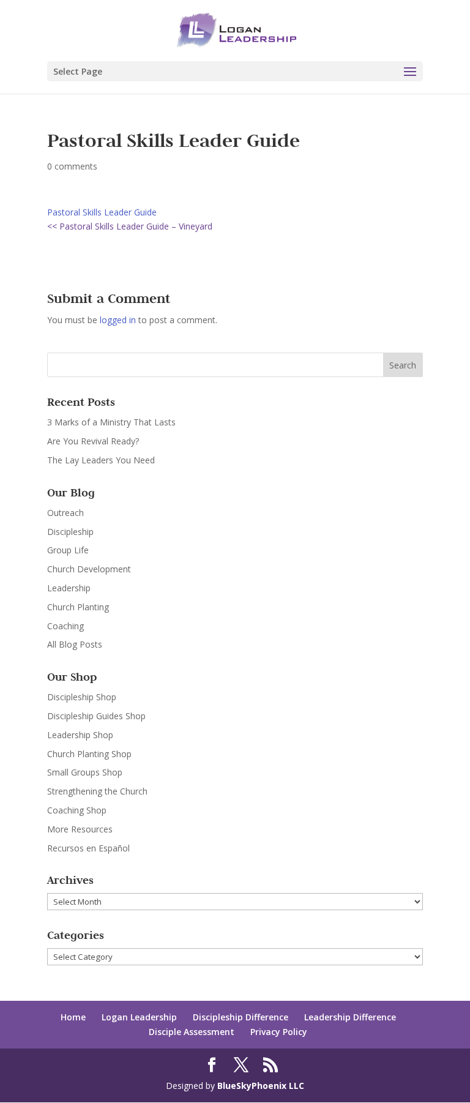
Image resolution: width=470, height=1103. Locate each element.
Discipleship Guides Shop (96, 716)
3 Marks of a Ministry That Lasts (111, 422)
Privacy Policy (278, 1032)
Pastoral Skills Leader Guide (102, 212)
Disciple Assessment (191, 1032)
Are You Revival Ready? (93, 441)
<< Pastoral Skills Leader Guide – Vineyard (129, 226)
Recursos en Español (88, 848)
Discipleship (70, 531)
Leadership (69, 588)
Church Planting (78, 607)
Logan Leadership (139, 1017)
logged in (118, 320)
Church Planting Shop (89, 754)
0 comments (72, 166)
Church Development (89, 569)
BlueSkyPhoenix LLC (260, 1085)
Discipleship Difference (240, 1017)
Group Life (68, 550)
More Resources (80, 829)
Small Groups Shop (84, 772)
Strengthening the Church (97, 791)
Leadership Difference (350, 1017)
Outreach (65, 512)
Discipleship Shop (81, 697)
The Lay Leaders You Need (101, 460)
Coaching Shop (76, 810)
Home (73, 1017)
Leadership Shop (80, 735)
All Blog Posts (74, 644)
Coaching (65, 626)
